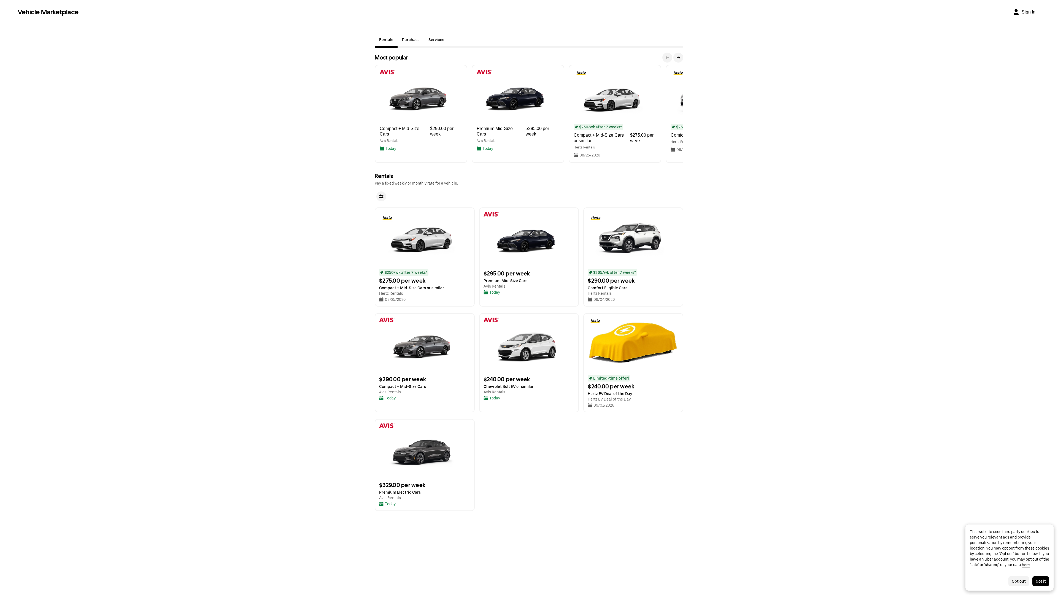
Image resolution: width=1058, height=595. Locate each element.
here (1026, 564)
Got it (1041, 581)
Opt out (1019, 581)
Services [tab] (436, 39)
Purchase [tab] (411, 39)
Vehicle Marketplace (48, 12)
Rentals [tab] (386, 39)
